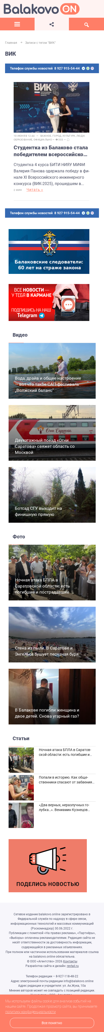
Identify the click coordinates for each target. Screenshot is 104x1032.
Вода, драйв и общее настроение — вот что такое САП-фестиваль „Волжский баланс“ (48, 384)
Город (57, 135)
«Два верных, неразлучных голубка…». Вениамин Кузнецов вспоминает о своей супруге (64, 810)
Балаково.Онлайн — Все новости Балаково (42, 9)
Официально (43, 139)
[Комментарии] (68, 140)
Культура (69, 135)
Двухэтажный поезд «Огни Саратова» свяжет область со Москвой (45, 446)
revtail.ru (73, 966)
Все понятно (52, 1023)
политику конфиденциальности (30, 1012)
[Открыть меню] (17, 24)
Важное (45, 135)
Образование (23, 139)
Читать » (35, 190)
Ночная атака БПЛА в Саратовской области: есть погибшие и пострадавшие (42, 586)
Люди (80, 135)
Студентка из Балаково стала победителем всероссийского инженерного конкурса (51, 151)
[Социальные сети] (52, 24)
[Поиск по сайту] (86, 24)
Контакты (70, 961)
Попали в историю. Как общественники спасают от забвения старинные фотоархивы (65, 782)
